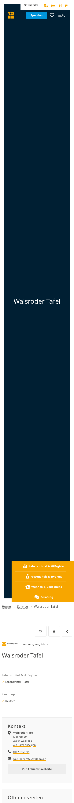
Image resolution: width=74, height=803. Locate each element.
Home (6, 606)
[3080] (40, 631)
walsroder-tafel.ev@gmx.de (29, 759)
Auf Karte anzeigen (24, 745)
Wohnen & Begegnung (46, 587)
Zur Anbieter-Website (37, 769)
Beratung (46, 597)
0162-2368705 (21, 752)
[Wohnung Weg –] (11, 15)
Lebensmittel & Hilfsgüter (47, 566)
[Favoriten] (52, 15)
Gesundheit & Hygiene (46, 576)
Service (22, 606)
